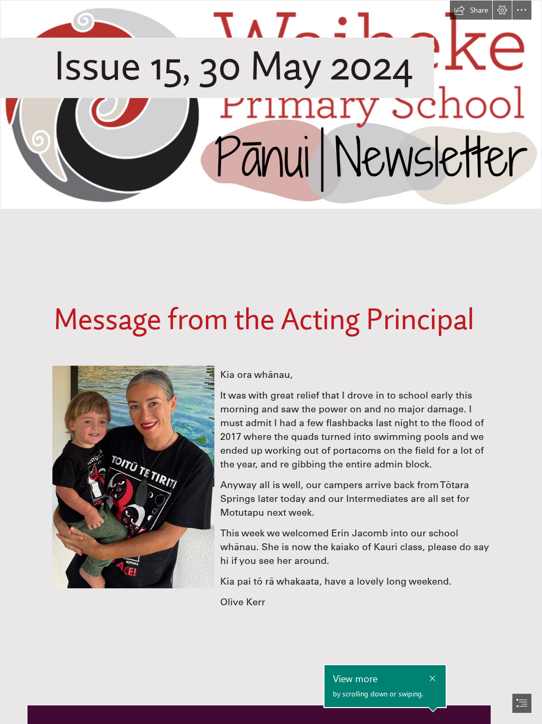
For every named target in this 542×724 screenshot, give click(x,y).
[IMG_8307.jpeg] (133, 476)
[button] (471, 10)
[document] (271, 362)
